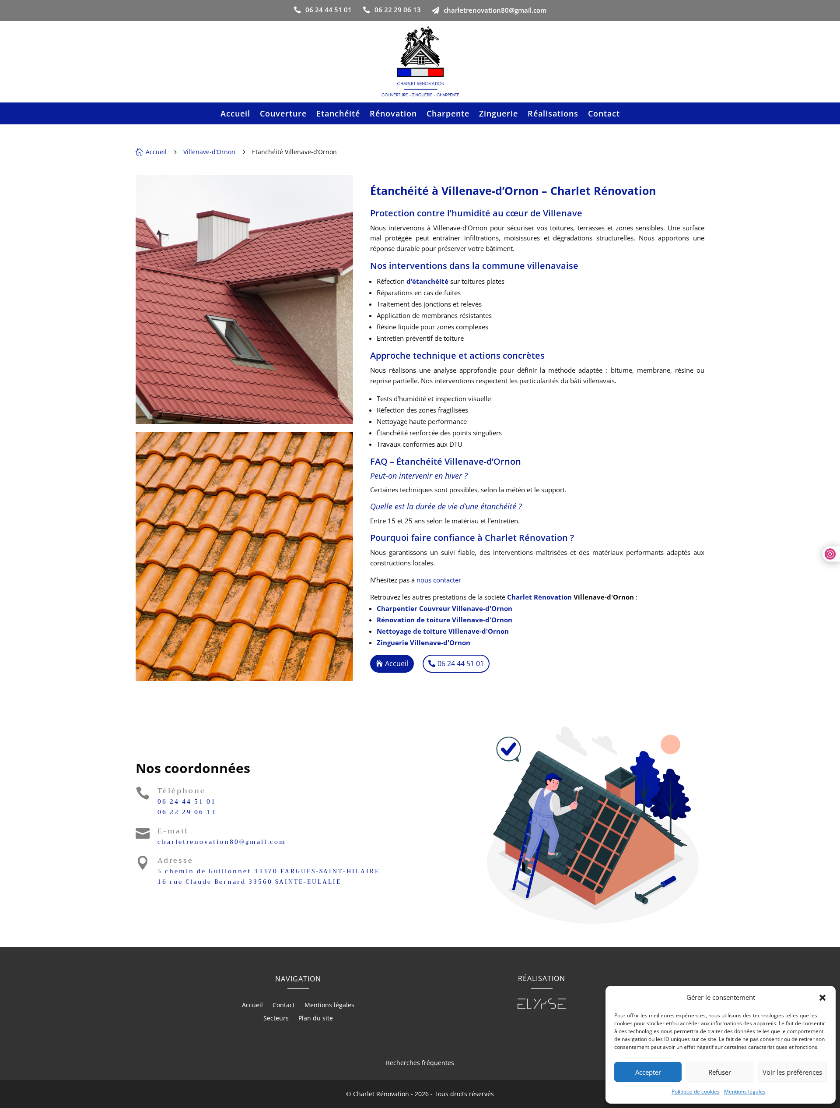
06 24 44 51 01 (187, 802)
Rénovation (393, 114)
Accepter (648, 1072)
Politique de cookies (696, 1091)
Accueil (235, 114)
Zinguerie (498, 114)
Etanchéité (338, 114)
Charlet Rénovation (539, 597)
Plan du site (315, 1018)
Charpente (448, 114)
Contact (604, 114)
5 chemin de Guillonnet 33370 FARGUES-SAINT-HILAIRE (269, 871)
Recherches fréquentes (420, 1063)
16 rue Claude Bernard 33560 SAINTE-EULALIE (249, 882)
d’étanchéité (427, 281)
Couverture (283, 114)
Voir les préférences (792, 1072)
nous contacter (438, 579)
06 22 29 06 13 (187, 812)
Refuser (719, 1072)
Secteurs (276, 1018)
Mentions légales (745, 1091)
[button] (822, 997)
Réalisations (553, 114)
